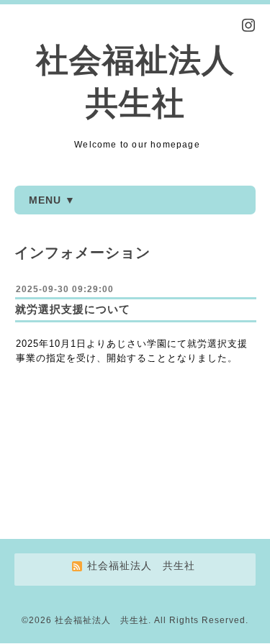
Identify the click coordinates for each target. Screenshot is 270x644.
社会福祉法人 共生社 (101, 620)
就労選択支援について (72, 309)
